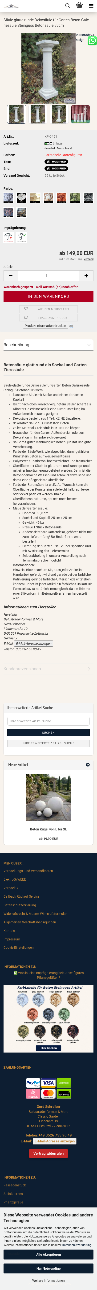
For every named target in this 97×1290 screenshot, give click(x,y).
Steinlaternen (13, 1194)
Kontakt (9, 931)
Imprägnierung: (15, 228)
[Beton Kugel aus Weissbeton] (48, 797)
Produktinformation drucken (45, 326)
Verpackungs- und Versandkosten (28, 871)
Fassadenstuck (15, 1185)
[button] (11, 275)
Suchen (48, 732)
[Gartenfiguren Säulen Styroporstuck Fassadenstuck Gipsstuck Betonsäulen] (9, 6)
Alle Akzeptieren (48, 1254)
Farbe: (8, 188)
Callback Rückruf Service (21, 896)
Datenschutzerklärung (76, 1245)
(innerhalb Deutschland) (58, 148)
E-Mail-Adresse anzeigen (33, 643)
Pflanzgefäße (13, 1202)
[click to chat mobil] (92, 40)
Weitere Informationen (48, 1280)
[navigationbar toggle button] (91, 6)
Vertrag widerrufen (48, 1153)
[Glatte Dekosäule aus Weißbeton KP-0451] (48, 68)
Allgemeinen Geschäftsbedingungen (30, 922)
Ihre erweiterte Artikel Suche (48, 743)
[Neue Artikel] (88, 765)
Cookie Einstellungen (19, 947)
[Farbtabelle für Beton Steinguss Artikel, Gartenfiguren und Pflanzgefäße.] (48, 1018)
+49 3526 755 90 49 (55, 1135)
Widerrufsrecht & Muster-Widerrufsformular (35, 914)
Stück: (8, 267)
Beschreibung (16, 344)
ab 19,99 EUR (48, 839)
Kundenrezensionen (22, 668)
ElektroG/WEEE (15, 879)
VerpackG (11, 888)
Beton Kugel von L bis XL (48, 829)
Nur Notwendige (48, 1268)
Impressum (12, 939)
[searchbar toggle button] (67, 6)
